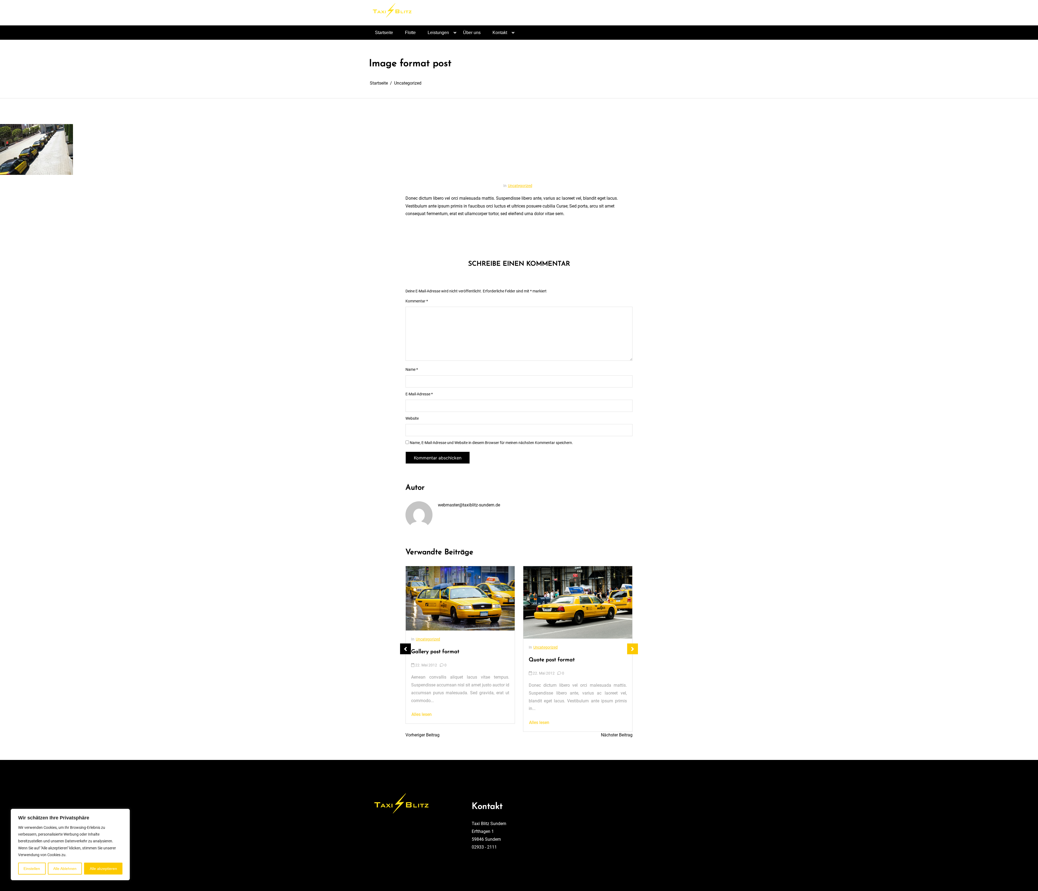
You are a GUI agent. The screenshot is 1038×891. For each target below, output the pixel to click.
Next (632, 648)
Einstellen (32, 868)
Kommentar (416, 301)
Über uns (472, 32)
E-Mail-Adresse (419, 394)
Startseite (384, 32)
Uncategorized (520, 185)
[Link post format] (596, 609)
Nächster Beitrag (617, 735)
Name (411, 369)
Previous (405, 648)
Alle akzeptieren (103, 868)
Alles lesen (421, 722)
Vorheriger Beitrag (422, 735)
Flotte (410, 32)
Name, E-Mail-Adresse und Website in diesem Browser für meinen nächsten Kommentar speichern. (491, 443)
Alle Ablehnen (64, 868)
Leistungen (438, 32)
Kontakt (500, 32)
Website (412, 418)
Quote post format (434, 660)
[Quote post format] (460, 602)
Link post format (549, 675)
